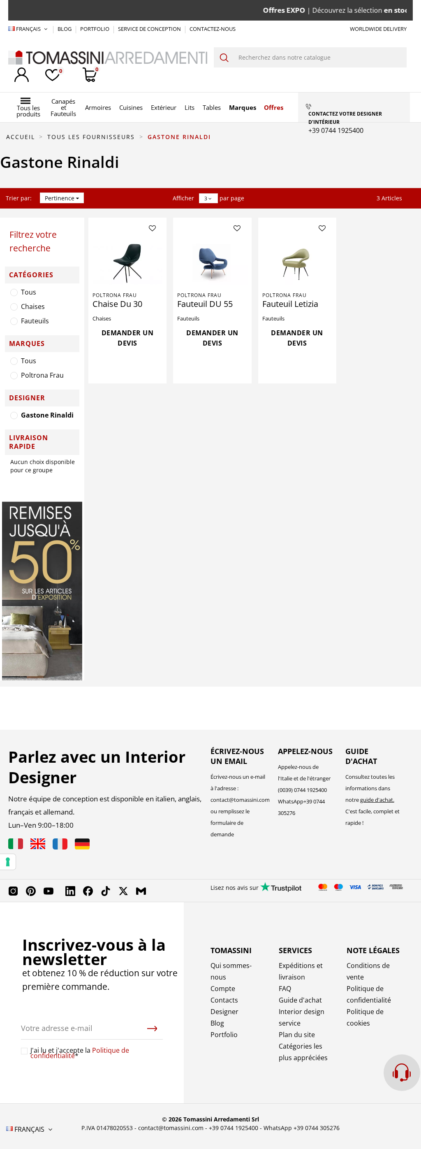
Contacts (224, 1000)
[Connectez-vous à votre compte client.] (21, 74)
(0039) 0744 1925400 (302, 790)
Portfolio (224, 1034)
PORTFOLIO (95, 28)
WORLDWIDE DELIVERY (378, 28)
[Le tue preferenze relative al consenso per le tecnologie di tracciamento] (8, 862)
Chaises (33, 306)
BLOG (65, 28)
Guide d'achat (300, 1000)
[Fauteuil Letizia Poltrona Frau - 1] (297, 261)
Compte (222, 988)
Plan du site (297, 1034)
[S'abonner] (152, 1028)
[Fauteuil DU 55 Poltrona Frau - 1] (212, 261)
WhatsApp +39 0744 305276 (302, 1128)
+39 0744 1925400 (233, 1128)
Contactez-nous (213, 28)
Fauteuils (35, 320)
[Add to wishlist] (152, 228)
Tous (28, 292)
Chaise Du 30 (117, 303)
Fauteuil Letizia (290, 303)
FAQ (285, 988)
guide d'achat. (377, 799)
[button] (28, 107)
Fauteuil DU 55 (205, 303)
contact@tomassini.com (240, 799)
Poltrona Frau (42, 375)
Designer (224, 1011)
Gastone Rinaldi (47, 415)
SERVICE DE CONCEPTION (150, 28)
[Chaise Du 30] (127, 261)
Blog (217, 1023)
